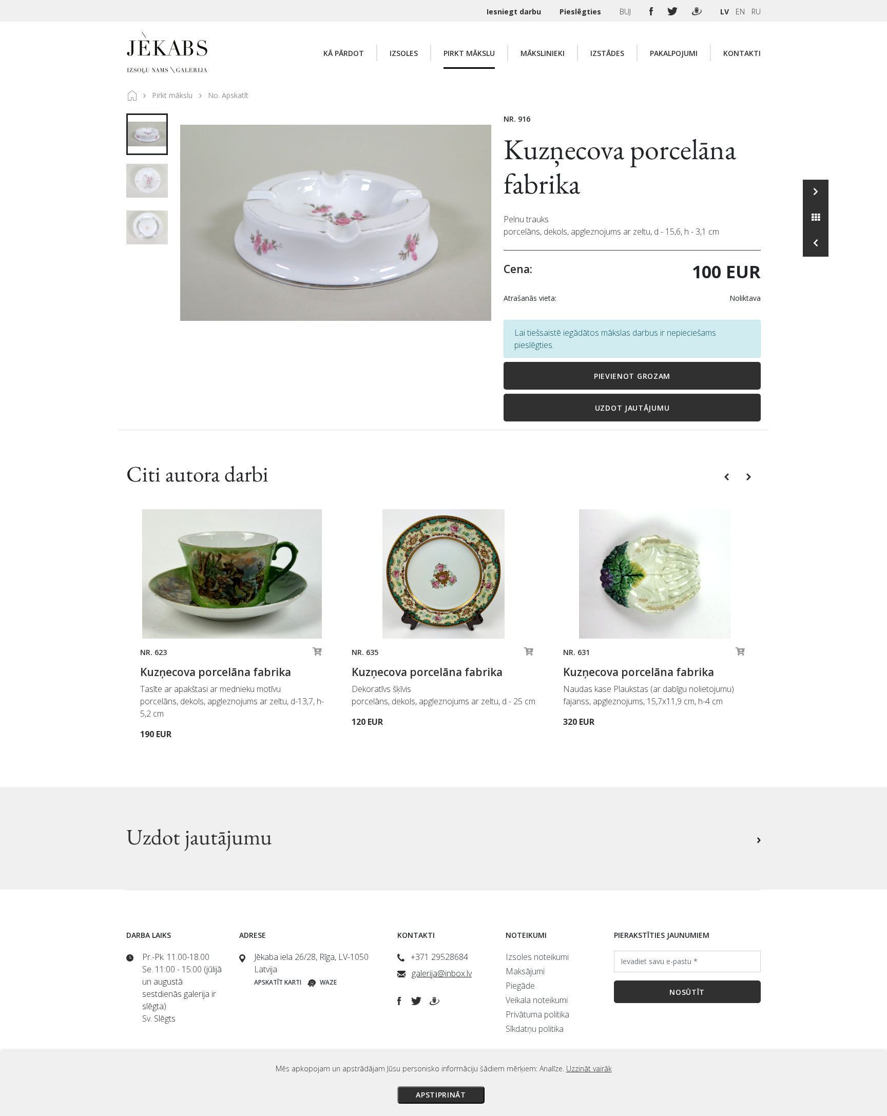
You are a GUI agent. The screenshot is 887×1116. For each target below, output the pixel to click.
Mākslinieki (542, 53)
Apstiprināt (441, 1095)
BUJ (626, 11)
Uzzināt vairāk (589, 1068)
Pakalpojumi (674, 53)
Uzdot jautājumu (632, 408)
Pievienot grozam (632, 376)
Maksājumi (525, 971)
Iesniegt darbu (515, 11)
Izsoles (404, 53)
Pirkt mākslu (469, 53)
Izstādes (607, 53)
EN (740, 11)
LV (724, 11)
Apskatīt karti (277, 982)
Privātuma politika (537, 1014)
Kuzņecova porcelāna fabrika (620, 166)
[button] (728, 476)
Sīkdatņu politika (535, 1028)
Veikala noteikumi (537, 1000)
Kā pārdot (343, 53)
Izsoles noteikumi (537, 957)
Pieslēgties (581, 11)
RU (756, 11)
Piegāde (520, 985)
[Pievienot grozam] (317, 654)
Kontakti (742, 53)
